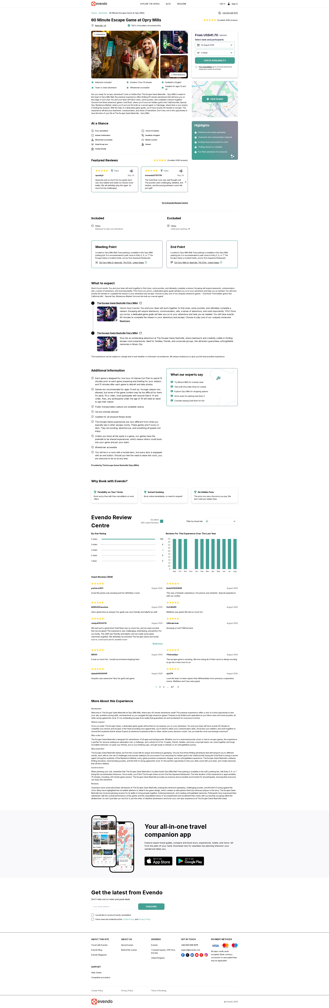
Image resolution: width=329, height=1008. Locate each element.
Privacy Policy (145, 919)
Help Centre (96, 972)
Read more (125, 321)
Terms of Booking (158, 990)
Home (94, 13)
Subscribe (151, 906)
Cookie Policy (128, 919)
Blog (168, 4)
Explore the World (150, 4)
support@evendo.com (190, 950)
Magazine (181, 4)
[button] (185, 182)
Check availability (215, 60)
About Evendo (127, 945)
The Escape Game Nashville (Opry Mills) (117, 333)
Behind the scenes (129, 950)
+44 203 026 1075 (189, 945)
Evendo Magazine (99, 955)
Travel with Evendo (99, 945)
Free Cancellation (205, 67)
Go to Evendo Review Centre (175, 203)
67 (172, 687)
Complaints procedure (100, 977)
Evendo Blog (96, 950)
